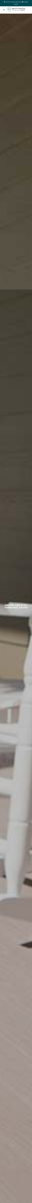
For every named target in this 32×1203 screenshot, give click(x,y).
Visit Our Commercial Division (13, 2)
